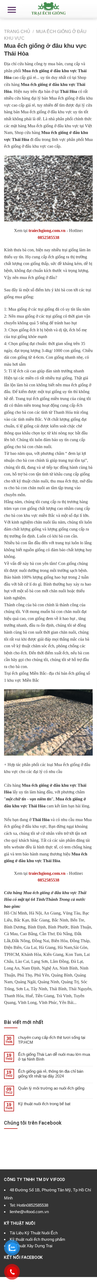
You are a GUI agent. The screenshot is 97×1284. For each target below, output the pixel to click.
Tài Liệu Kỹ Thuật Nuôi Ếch (34, 1233)
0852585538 (48, 237)
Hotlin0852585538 (32, 1205)
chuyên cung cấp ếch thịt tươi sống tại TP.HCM (51, 1039)
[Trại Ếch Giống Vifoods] (48, 9)
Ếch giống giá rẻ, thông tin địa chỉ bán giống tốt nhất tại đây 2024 (50, 1073)
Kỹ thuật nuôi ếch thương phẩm (37, 1239)
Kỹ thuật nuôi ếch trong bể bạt (44, 1103)
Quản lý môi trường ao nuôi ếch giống (51, 1088)
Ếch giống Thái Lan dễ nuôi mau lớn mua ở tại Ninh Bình (54, 1056)
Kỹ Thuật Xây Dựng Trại (31, 1245)
